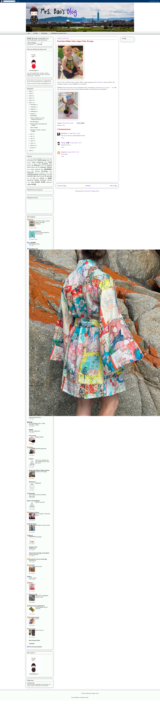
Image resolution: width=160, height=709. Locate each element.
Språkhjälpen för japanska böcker (59, 33)
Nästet (31, 582)
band (34, 159)
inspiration (45, 164)
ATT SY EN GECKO (34, 500)
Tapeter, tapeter (32, 578)
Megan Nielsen (31, 167)
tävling (36, 180)
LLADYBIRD (32, 242)
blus (51, 159)
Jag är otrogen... (34, 127)
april (31, 141)
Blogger (86, 697)
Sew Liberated (35, 171)
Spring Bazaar (42, 174)
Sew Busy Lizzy (33, 248)
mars (32, 143)
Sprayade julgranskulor (40, 448)
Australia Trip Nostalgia (41, 471)
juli (31, 134)
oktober (32, 109)
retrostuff (31, 565)
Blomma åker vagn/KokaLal (36, 605)
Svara (62, 137)
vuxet (43, 182)
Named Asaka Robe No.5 (35, 417)
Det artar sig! (38, 566)
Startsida (36, 33)
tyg (46, 178)
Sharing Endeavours (34, 554)
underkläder (43, 180)
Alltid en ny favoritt (39, 502)
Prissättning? (33, 115)
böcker (44, 160)
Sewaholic (30, 173)
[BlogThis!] (79, 123)
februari (32, 145)
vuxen (37, 182)
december (33, 104)
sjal (38, 172)
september (33, 111)
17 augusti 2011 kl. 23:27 (75, 142)
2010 (30, 150)
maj (31, 138)
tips (51, 176)
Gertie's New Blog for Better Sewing (39, 470)
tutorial (42, 178)
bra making (30, 160)
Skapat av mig (33, 594)
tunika (37, 178)
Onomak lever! (32, 560)
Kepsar (37, 618)
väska (29, 184)
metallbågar (43, 167)
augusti (32, 113)
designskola (40, 162)
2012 (30, 100)
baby (32, 159)
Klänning (36, 165)
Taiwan (38, 176)
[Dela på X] (80, 123)
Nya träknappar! (34, 121)
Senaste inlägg (61, 185)
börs (48, 160)
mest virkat (32, 629)
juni (31, 136)
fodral (50, 162)
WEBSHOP (38, 483)
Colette (34, 162)
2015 (30, 93)
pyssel (28, 171)
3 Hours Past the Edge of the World (39, 553)
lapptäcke (49, 165)
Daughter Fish (33, 547)
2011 (30, 102)
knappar (42, 165)
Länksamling (44, 33)
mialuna (31, 458)
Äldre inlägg (113, 185)
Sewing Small (32, 548)
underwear (49, 180)
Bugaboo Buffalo (39, 437)
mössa (28, 169)
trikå (34, 178)
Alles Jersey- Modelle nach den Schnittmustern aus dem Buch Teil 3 (42, 462)
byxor (40, 160)
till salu (47, 176)
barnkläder (39, 159)
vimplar (28, 182)
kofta (45, 165)
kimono (29, 165)
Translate (39, 44)
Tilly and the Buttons (35, 231)
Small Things (32, 524)
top (31, 178)
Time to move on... (40, 630)
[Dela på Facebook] (82, 123)
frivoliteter (29, 163)
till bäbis (42, 176)
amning (28, 159)
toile (28, 178)
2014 (30, 95)
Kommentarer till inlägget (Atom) (91, 191)
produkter (48, 169)
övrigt (63, 125)
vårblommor (49, 182)
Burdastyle (35, 160)
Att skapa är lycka (34, 617)
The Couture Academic (35, 646)
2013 (30, 98)
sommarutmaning (32, 174)
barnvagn (44, 159)
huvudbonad (34, 163)
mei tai (37, 167)
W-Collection (100, 82)
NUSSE (31, 429)
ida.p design (32, 435)
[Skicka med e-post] (77, 123)
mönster (49, 167)
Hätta (39, 164)
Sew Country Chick (34, 640)
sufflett (48, 174)
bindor (48, 159)
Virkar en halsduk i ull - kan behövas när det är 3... (37, 118)
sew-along (44, 171)
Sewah (50, 171)
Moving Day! (38, 536)
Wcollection (64, 133)
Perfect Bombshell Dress (37, 169)
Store (29, 33)
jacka (50, 164)
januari (32, 147)
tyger (50, 178)
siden (36, 172)
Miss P (31, 535)
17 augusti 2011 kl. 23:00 (74, 133)
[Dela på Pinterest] (83, 123)
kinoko (31, 447)
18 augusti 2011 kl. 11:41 (73, 152)
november (33, 107)
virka (32, 182)
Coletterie (31, 643)
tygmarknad (30, 180)
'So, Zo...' (31, 219)
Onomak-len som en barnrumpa (38, 559)
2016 (30, 91)
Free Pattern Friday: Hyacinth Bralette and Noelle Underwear (42, 222)
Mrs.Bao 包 (64, 142)
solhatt (50, 172)
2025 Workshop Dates (34, 244)
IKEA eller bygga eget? (34, 431)
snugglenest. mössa (44, 172)
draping (45, 162)
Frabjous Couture (34, 512)
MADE (30, 422)
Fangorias (63, 152)
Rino (30, 576)
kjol (32, 165)
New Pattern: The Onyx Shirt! (42, 525)
